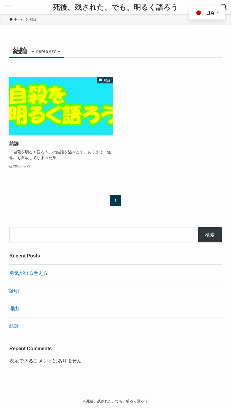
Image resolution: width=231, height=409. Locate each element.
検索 (210, 234)
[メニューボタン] (7, 7)
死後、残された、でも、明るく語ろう (115, 7)
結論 (14, 326)
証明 (14, 290)
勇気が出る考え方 (28, 273)
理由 (14, 308)
